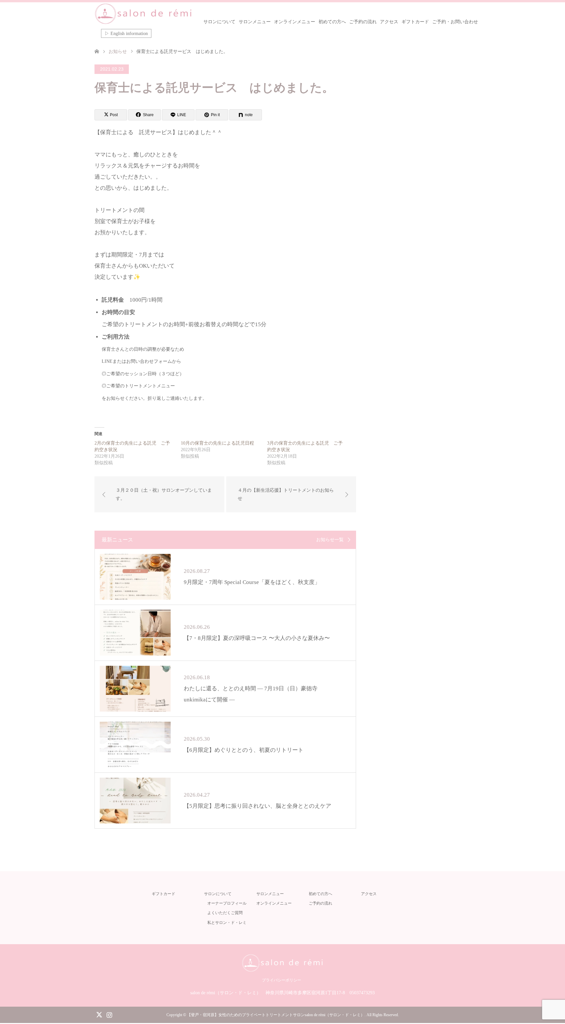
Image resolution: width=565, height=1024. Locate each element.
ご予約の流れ (363, 21)
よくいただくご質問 (225, 912)
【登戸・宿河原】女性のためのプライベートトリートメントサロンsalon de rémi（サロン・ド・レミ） (276, 1015)
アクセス (389, 21)
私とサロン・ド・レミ (227, 922)
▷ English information (126, 33)
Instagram (109, 1014)
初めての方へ (332, 21)
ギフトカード (415, 21)
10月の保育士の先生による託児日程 (217, 443)
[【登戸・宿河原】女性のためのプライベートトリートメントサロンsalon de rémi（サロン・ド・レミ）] (143, 14)
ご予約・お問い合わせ (455, 21)
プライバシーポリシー (281, 980)
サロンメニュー (255, 21)
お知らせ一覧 (330, 540)
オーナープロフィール (227, 903)
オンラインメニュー (294, 21)
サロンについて (219, 21)
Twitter (99, 1014)
